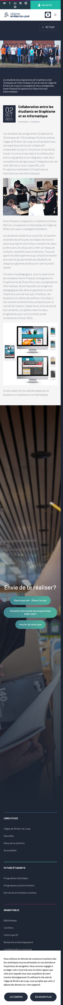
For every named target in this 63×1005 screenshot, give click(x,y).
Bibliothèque (10, 920)
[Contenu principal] (30, 213)
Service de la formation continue (20, 892)
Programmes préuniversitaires (19, 885)
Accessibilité (10, 850)
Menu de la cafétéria (14, 843)
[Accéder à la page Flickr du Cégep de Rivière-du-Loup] (20, 3)
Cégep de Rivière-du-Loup (17, 828)
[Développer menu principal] (55, 15)
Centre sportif (11, 935)
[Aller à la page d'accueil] (17, 14)
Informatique (23, 122)
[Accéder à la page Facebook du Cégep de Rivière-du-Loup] (10, 3)
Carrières (8, 927)
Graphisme (35, 122)
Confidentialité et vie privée (18, 949)
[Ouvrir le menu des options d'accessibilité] (48, 15)
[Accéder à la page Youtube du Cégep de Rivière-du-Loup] (4, 3)
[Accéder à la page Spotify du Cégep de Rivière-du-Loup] (15, 7)
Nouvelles (9, 835)
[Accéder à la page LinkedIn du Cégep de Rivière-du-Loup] (15, 3)
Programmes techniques (16, 878)
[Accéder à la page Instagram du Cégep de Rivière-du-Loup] (26, 3)
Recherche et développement (18, 942)
